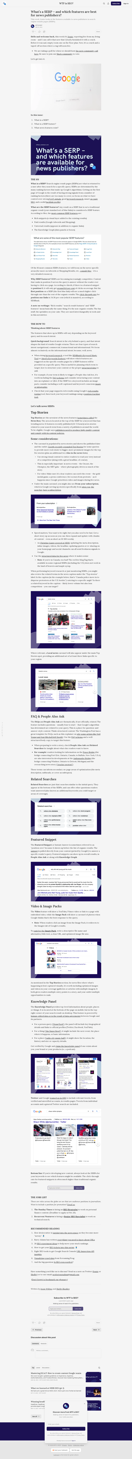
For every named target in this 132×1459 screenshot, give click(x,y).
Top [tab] (33, 1368)
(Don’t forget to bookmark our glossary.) (49, 1279)
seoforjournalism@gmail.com (65, 1274)
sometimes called (86, 417)
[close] (84, 1403)
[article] (66, 1377)
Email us (71, 1204)
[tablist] (39, 1344)
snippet (34, 851)
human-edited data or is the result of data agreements (55, 1016)
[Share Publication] (108, 3)
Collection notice (78, 1445)
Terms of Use (75, 1433)
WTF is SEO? (38, 25)
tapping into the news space (65, 1233)
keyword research (75, 199)
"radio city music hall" (55, 1038)
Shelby (34, 1274)
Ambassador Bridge (82, 758)
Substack (56, 1455)
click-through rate (88, 294)
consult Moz (85, 271)
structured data (89, 368)
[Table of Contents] (2, 729)
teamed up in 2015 (58, 1098)
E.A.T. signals (55, 199)
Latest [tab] (38, 1368)
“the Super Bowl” (53, 1031)
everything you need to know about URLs (76, 1240)
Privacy (64, 1445)
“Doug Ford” (58, 1024)
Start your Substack (61, 1450)
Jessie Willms (46, 1289)
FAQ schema (58, 378)
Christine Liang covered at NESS (55, 543)
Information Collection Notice (65, 1435)
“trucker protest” (65, 764)
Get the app (75, 1450)
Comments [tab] (35, 1343)
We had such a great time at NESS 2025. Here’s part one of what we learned (56, 1391)
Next (95, 1330)
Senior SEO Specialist (74, 1216)
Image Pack (50, 931)
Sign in (126, 3)
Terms (70, 1445)
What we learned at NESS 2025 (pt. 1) (47, 1388)
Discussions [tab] (45, 1368)
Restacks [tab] (43, 1343)
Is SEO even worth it (63, 1262)
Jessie (70, 36)
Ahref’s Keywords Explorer (53, 358)
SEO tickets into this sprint (61, 1247)
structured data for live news (55, 556)
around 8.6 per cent (66, 288)
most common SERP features (64, 213)
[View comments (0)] (39, 32)
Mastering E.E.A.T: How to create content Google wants (56, 1373)
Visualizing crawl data (44, 1258)
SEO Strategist (70, 1209)
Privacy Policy (80, 1435)
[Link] (28, 179)
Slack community (64, 54)
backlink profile (53, 202)
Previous (38, 1330)
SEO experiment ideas (47, 1243)
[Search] (104, 3)
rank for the (39, 931)
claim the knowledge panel (68, 1046)
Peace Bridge (89, 752)
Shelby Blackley (63, 1289)
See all (34, 1416)
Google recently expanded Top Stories (65, 447)
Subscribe (116, 3)
